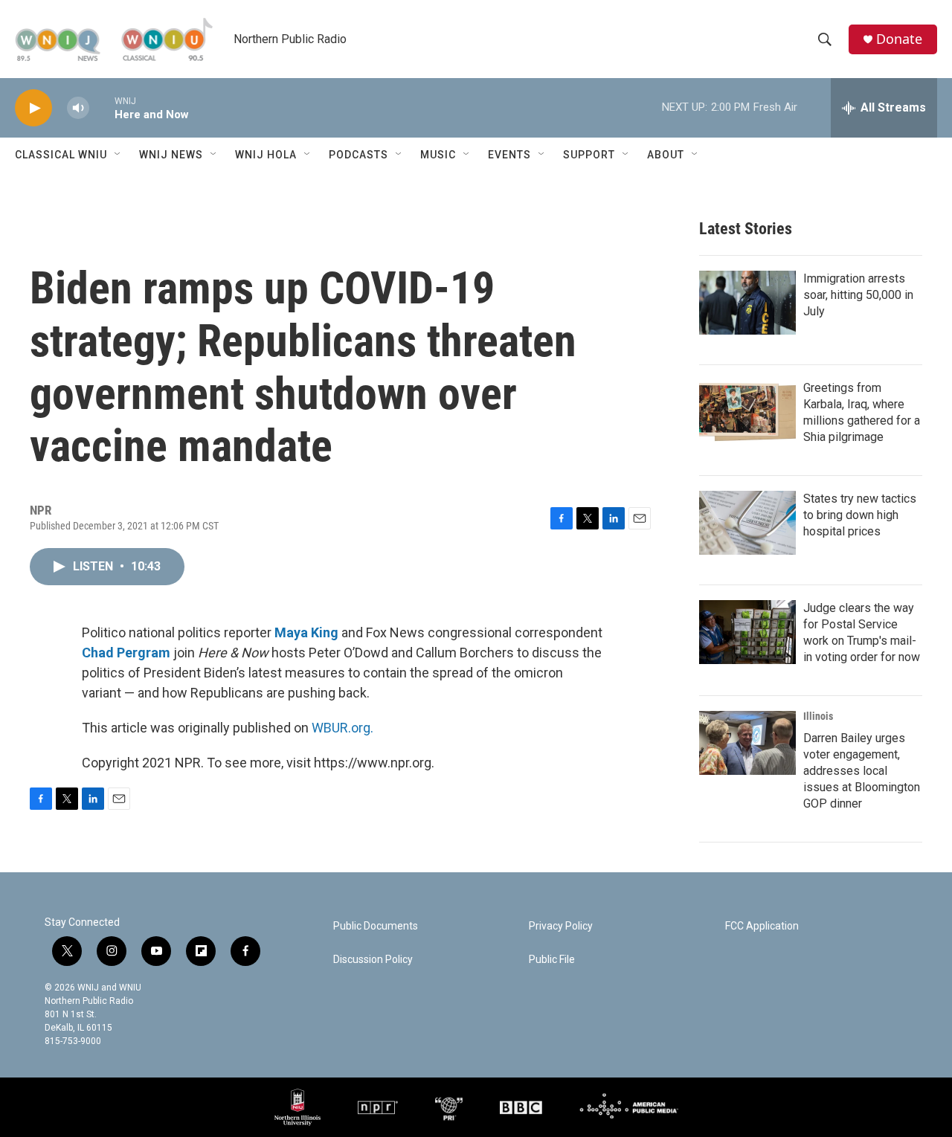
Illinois (818, 716)
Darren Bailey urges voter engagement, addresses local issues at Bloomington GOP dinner (861, 771)
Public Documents (375, 926)
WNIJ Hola (266, 155)
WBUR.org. (342, 727)
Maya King (306, 632)
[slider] (102, 107)
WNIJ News (171, 155)
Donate (899, 39)
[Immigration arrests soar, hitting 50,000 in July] (747, 303)
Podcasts (358, 155)
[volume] (78, 108)
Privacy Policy (561, 926)
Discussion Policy (373, 959)
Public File (552, 959)
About (665, 155)
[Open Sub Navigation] (118, 155)
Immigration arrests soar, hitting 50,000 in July (858, 294)
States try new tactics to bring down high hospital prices (859, 515)
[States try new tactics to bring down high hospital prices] (747, 523)
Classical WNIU (61, 155)
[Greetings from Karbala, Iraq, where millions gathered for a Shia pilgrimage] (747, 412)
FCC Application (762, 926)
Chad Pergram (126, 652)
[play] (33, 108)
